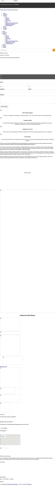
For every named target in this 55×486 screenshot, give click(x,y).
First (1, 86)
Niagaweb (29, 484)
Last (29, 86)
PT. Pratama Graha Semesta (12, 484)
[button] (27, 75)
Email (30, 89)
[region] (27, 70)
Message (2, 94)
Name (1, 82)
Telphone (2, 89)
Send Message (4, 106)
